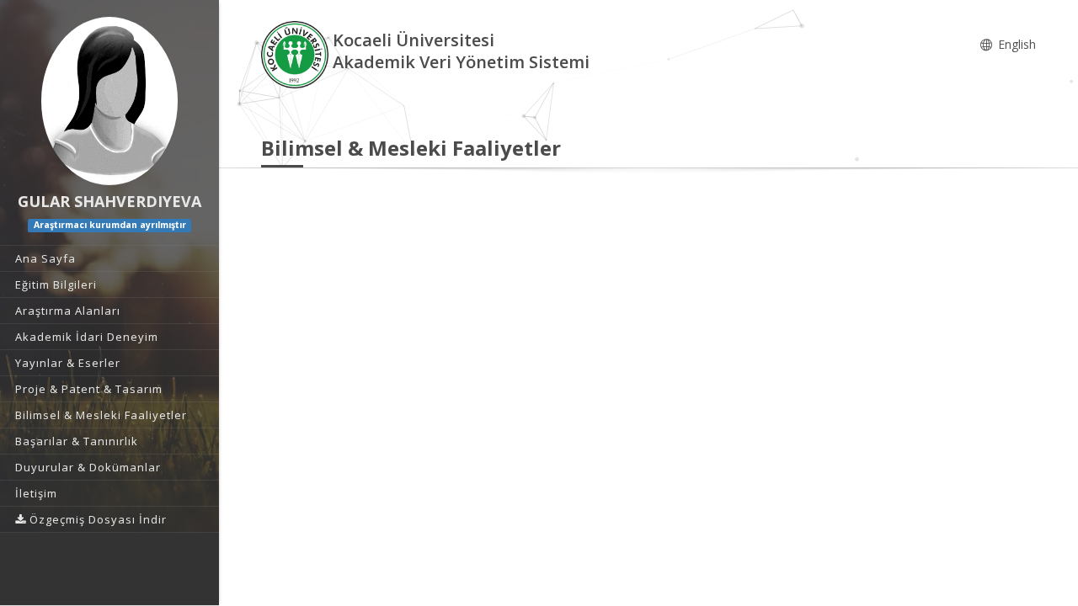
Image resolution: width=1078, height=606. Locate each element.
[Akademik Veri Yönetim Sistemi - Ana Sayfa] (297, 53)
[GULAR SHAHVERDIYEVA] (109, 101)
